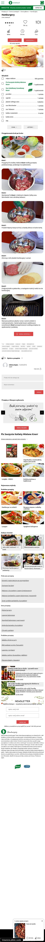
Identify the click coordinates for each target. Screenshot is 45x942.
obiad (33, 346)
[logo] (14, 2)
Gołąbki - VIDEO (7, 479)
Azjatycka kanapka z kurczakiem (12, 625)
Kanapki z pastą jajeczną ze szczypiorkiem (15, 580)
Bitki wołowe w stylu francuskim (12, 645)
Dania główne (25, 11)
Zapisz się (22, 722)
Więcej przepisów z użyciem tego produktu (13, 439)
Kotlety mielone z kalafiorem (29, 480)
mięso (23, 344)
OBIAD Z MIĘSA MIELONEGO (21, 348)
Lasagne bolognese (8, 615)
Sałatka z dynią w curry (9, 640)
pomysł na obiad (33, 348)
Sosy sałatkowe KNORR (27, 351)
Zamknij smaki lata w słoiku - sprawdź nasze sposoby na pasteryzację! (23, 669)
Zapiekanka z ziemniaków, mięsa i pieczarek (32, 460)
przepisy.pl (7, 17)
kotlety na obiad (10, 344)
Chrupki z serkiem (8, 630)
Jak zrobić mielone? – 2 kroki (10, 548)
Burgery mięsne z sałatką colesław (32, 508)
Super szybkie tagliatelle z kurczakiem (14, 601)
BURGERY (11, 348)
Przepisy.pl (5, 11)
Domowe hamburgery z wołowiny (11, 569)
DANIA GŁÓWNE (30, 344)
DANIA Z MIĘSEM (6, 346)
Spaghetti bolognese (30, 526)
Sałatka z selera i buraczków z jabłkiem (14, 655)
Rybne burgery (7, 610)
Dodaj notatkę (24, 334)
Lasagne (4, 526)
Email (14, 127)
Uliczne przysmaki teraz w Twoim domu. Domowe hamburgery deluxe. (33, 567)
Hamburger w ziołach (9, 507)
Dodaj (39, 392)
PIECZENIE (39, 346)
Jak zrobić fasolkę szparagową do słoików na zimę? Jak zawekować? (23, 684)
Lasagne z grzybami (8, 650)
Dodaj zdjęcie (22, 428)
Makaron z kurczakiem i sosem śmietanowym (17, 590)
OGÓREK (28, 346)
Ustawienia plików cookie (11, 940)
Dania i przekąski (14, 11)
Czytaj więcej (19, 679)
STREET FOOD (4, 348)
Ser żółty (23, 346)
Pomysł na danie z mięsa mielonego (10, 351)
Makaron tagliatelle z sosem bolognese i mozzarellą (19, 596)
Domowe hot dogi (8, 585)
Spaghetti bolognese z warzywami (13, 620)
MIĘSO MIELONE (15, 346)
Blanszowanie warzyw (31, 547)
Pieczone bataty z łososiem (11, 660)
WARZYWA (18, 344)
